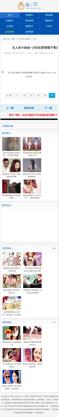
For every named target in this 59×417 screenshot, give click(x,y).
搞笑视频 (29, 32)
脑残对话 (49, 21)
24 (45, 95)
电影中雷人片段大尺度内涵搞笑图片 (32, 175)
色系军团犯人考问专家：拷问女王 (12, 291)
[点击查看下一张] (29, 75)
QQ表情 (9, 26)
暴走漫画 (29, 21)
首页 (10, 15)
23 (38, 95)
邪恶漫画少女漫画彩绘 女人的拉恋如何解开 (32, 291)
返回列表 (29, 108)
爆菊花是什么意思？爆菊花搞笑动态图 (11, 175)
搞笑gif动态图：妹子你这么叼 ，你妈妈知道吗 (32, 196)
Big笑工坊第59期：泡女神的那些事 (32, 365)
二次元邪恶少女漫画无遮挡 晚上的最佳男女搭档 (32, 269)
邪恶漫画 (49, 15)
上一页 (9, 95)
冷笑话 (49, 26)
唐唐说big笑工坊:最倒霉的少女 (11, 343)
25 (52, 95)
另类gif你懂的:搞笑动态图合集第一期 (32, 154)
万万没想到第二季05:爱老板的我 (11, 365)
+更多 (54, 248)
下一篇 (48, 108)
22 (31, 95)
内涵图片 (10, 21)
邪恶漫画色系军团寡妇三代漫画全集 (12, 269)
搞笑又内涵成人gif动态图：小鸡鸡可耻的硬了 (11, 154)
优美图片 (29, 15)
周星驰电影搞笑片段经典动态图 (11, 196)
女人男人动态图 (24, 39)
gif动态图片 (10, 32)
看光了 (28, 396)
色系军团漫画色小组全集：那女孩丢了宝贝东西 (12, 313)
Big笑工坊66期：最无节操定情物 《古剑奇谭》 (11, 387)
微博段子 (29, 26)
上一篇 (10, 108)
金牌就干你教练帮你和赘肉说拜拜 (32, 343)
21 (25, 95)
